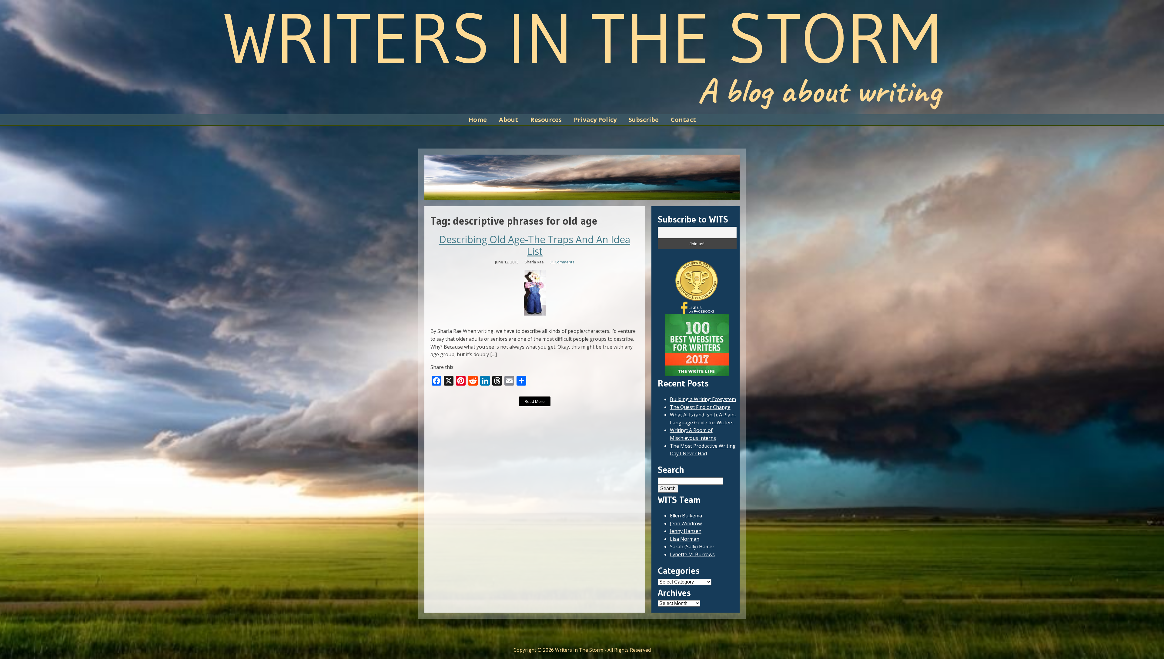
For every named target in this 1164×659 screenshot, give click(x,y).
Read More (535, 401)
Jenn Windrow (686, 523)
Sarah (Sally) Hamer (692, 546)
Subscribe (644, 119)
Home (477, 119)
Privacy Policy (595, 119)
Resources (546, 119)
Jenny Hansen (685, 531)
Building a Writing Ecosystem (703, 399)
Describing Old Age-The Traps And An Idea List (534, 245)
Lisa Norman (684, 539)
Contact (683, 119)
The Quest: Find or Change (700, 407)
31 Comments (562, 262)
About (508, 119)
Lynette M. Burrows (692, 554)
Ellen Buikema (686, 515)
